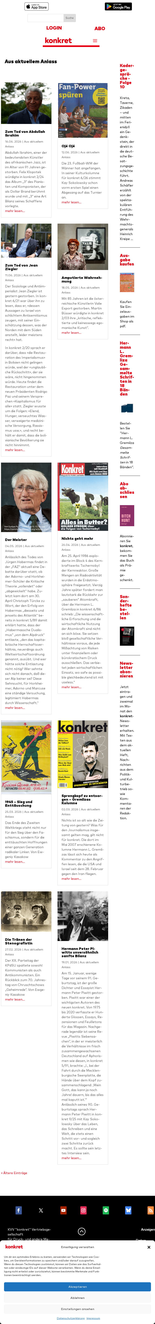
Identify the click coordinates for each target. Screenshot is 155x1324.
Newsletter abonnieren (126, 669)
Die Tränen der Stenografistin (18, 941)
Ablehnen (77, 1297)
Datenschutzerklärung (71, 1318)
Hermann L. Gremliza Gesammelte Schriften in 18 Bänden (127, 368)
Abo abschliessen (127, 490)
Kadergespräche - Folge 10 (127, 76)
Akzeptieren (77, 1286)
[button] (149, 1247)
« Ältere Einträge (14, 1173)
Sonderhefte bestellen (126, 607)
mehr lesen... (15, 211)
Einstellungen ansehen (77, 1309)
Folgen (29, 1210)
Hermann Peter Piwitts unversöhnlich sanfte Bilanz (80, 952)
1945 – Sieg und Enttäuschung (18, 804)
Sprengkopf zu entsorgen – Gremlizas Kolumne (82, 799)
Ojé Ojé (68, 146)
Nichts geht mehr (77, 539)
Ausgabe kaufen (127, 260)
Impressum (93, 1318)
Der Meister (16, 540)
